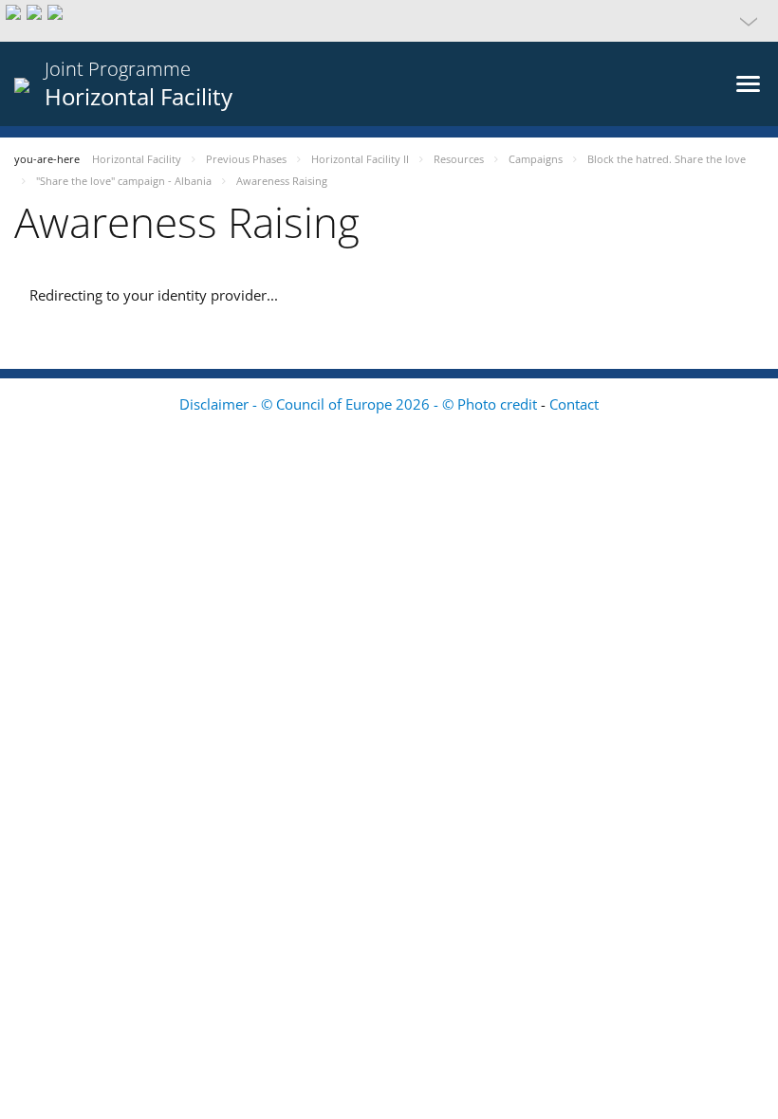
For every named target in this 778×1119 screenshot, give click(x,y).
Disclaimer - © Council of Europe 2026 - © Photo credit (360, 403)
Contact (574, 403)
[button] (389, 21)
